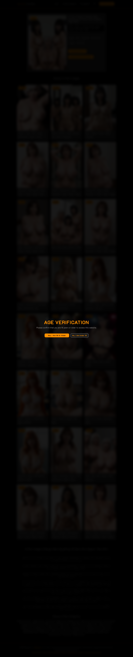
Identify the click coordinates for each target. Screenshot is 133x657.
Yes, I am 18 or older (57, 335)
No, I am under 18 (79, 335)
